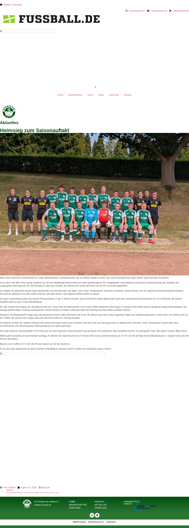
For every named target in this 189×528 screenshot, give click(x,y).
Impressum (79, 522)
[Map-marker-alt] (97, 515)
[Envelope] (92, 515)
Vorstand (75, 508)
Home (60, 95)
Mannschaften (75, 95)
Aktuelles (100, 505)
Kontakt (128, 95)
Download (114, 95)
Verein (90, 95)
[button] (2, 88)
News (101, 95)
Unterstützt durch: (131, 502)
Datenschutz (96, 522)
